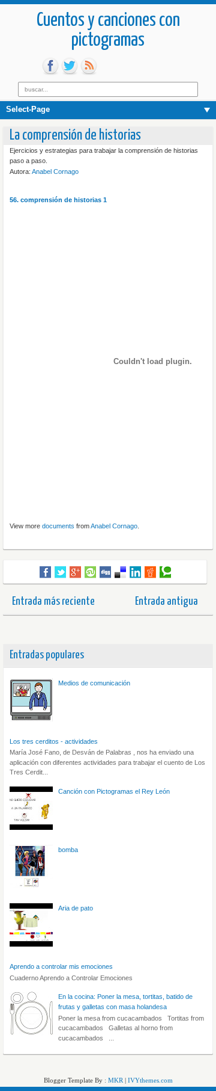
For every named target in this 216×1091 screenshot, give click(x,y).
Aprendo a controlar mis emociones (61, 966)
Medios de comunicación (94, 683)
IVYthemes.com (150, 1080)
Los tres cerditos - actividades (54, 741)
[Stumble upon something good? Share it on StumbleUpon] (90, 572)
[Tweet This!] (60, 572)
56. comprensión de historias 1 (58, 199)
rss (88, 66)
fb (50, 66)
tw (69, 66)
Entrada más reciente (53, 601)
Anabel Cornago (55, 171)
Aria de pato (75, 908)
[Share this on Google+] (75, 572)
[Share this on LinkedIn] (135, 572)
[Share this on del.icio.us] (120, 572)
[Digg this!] (105, 572)
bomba (68, 849)
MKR (115, 1080)
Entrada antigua (166, 601)
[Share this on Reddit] (150, 572)
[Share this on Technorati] (165, 572)
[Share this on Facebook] (45, 572)
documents (58, 526)
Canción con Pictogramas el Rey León (114, 791)
